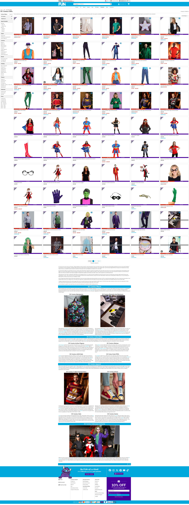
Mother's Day (3, 72)
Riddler (2, 50)
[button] (122, 4)
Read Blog (119, 473)
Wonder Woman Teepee (77, 35)
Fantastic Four (101, 329)
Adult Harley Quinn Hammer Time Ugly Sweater (22, 85)
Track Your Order (115, 0)
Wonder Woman (3, 54)
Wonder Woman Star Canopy (78, 254)
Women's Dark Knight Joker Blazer (79, 229)
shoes (129, 405)
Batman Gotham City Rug (165, 229)
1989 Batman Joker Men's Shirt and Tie (109, 85)
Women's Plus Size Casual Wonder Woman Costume (23, 135)
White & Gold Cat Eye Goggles (78, 182)
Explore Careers (89, 474)
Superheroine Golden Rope (136, 206)
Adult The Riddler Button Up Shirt (108, 35)
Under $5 (2, 98)
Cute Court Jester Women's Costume (20, 206)
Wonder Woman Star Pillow (136, 35)
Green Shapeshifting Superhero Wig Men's (80, 206)
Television (2, 87)
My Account (62, 482)
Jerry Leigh (3, 61)
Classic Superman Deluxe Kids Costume (109, 158)
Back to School (3, 65)
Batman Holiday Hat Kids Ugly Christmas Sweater (169, 110)
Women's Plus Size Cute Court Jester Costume (52, 182)
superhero (87, 346)
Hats (59, 415)
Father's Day (3, 68)
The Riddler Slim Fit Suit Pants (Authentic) (80, 85)
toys (88, 289)
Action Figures (61, 344)
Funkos (128, 356)
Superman (2, 53)
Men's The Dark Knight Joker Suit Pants (138, 229)
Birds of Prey (3, 45)
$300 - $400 (3, 107)
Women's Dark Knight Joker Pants (79, 60)
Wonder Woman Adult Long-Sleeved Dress (51, 158)
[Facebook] (110, 470)
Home (61, 479)
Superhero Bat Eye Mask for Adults (108, 206)
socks (116, 415)
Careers (96, 482)
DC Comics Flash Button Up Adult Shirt (167, 60)
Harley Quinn (3, 46)
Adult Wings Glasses (164, 182)
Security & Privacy (86, 482)
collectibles (92, 289)
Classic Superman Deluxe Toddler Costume (80, 135)
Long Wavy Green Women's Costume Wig (21, 254)
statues (98, 344)
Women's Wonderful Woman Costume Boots (22, 158)
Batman (2, 44)
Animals (2, 79)
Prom (2, 73)
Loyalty (96, 496)
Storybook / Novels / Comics (6, 84)
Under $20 (3, 101)
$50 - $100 (3, 103)
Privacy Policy (85, 484)
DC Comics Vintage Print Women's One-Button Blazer (170, 35)
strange (97, 355)
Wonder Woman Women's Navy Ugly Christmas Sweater (141, 110)
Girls (2, 31)
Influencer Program (98, 494)
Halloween (2, 71)
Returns (72, 484)
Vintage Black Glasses (18, 182)
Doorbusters (3, 80)
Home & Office (3, 38)
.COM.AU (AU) (85, 489)
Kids (1, 27)
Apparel (2, 35)
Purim (2, 75)
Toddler (3, 28)
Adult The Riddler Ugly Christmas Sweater (109, 110)
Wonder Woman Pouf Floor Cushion (137, 254)
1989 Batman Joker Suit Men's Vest (20, 60)
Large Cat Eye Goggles (135, 135)
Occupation (3, 83)
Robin (81, 410)
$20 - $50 (3, 102)
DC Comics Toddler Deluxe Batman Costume (139, 158)
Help (129, 0)
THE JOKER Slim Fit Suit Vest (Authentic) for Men (52, 229)
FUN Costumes (3, 58)
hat (93, 415)
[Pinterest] (120, 470)
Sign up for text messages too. (115, 492)
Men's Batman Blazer (106, 254)
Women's (3, 26)
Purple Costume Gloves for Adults (50, 206)
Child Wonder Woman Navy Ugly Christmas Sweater (82, 110)
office (91, 358)
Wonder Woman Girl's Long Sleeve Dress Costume (170, 135)
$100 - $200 (3, 105)
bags (87, 332)
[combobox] (95, 4)
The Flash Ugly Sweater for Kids (166, 85)
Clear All (10, 14)
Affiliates (96, 484)
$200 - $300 (3, 106)
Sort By (184, 15)
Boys (2, 30)
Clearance (2, 91)
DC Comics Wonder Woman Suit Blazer (50, 85)
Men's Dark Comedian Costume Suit (108, 182)
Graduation (3, 69)
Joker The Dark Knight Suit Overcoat (108, 229)
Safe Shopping (85, 481)
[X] (117, 470)
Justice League (3, 49)
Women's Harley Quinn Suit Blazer (167, 254)
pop (76, 367)
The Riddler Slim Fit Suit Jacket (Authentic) (139, 60)
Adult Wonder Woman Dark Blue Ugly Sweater (52, 110)
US (107, 0)
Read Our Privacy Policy (119, 496)
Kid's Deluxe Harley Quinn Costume (137, 182)
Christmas (2, 67)
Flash (60, 368)
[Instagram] (113, 470)
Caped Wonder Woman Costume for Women (51, 135)
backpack (66, 328)
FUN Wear (2, 60)
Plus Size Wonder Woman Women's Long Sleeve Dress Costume (84, 158)
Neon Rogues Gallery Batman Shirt (50, 35)
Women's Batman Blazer (48, 60)
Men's (2, 24)
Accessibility (97, 486)
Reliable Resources (98, 489)
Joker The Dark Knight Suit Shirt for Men (21, 229)
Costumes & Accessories (5, 37)
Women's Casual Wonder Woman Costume (168, 158)
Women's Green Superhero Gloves (167, 206)
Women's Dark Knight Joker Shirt (20, 35)
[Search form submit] (110, 4)
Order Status (73, 482)
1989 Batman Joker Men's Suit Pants (137, 85)
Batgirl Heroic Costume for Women (108, 135)
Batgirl (2, 42)
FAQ (71, 486)
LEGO (60, 355)
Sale (1, 94)
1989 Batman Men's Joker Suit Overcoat (109, 60)
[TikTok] (127, 470)
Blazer (124, 367)
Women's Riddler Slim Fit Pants (19, 110)
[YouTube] (124, 470)
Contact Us (123, 0)
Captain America (103, 348)
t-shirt (60, 408)
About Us (97, 481)
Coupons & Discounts (75, 489)
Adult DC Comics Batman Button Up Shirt (51, 254)
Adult (2, 23)
